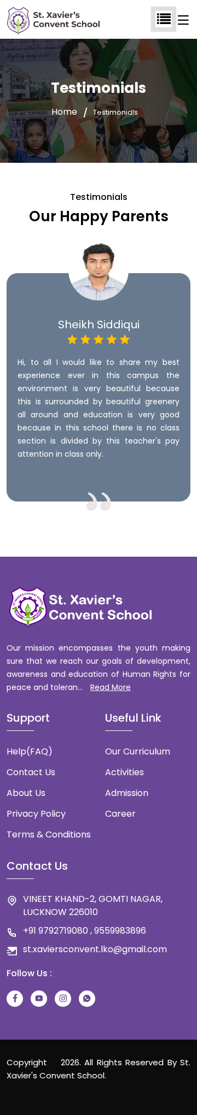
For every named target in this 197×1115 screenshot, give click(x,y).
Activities (124, 772)
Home (64, 112)
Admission (126, 793)
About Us (26, 793)
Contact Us (31, 772)
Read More (110, 687)
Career (120, 813)
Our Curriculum (137, 751)
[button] (70, 524)
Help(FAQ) (30, 751)
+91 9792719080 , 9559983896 (84, 930)
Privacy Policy (36, 813)
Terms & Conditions (49, 834)
